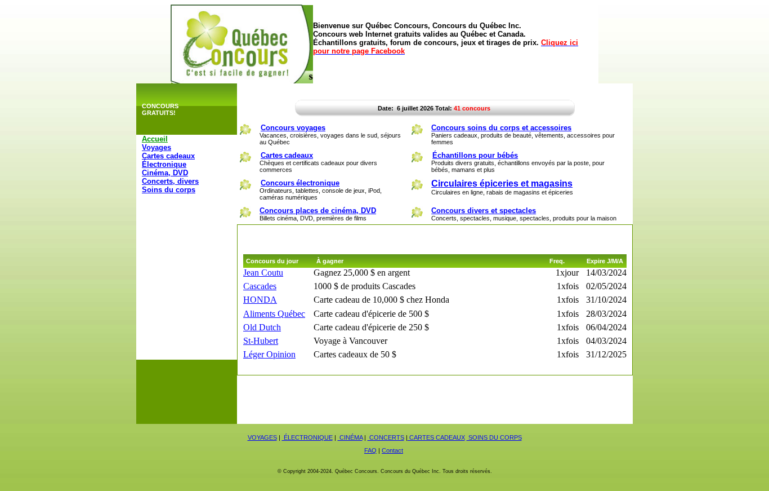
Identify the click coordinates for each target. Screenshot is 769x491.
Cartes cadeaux (168, 156)
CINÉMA (350, 437)
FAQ (370, 450)
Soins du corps (168, 189)
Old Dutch (262, 327)
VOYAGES (262, 437)
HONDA (260, 299)
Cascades (259, 286)
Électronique (164, 164)
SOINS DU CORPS (494, 437)
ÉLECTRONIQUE (307, 437)
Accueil (155, 139)
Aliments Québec (274, 314)
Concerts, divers (170, 181)
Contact (392, 450)
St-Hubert (260, 341)
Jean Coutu (263, 272)
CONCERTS (386, 437)
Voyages (156, 147)
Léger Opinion (269, 354)
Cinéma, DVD (165, 173)
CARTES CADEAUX (436, 437)
